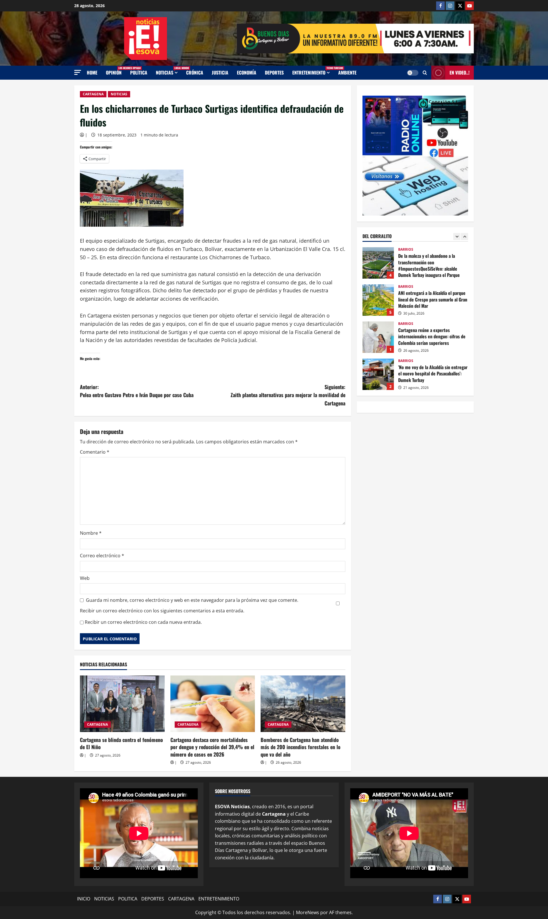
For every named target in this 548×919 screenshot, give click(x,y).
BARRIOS (405, 249)
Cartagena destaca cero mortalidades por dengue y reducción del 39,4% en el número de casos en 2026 (212, 747)
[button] (77, 72)
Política (138, 72)
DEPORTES (152, 899)
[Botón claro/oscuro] (412, 73)
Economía (246, 72)
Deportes (274, 72)
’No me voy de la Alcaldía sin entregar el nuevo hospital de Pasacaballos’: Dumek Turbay (378, 374)
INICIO (83, 899)
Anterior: (137, 391)
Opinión (116, 71)
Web (85, 578)
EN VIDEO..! (460, 72)
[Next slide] (464, 236)
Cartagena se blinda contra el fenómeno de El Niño (121, 743)
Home (92, 72)
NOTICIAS (169, 71)
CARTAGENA (93, 94)
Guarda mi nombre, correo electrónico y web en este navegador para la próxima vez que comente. (192, 600)
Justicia (220, 72)
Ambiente (347, 72)
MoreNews (307, 912)
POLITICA (127, 899)
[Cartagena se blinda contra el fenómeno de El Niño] (122, 703)
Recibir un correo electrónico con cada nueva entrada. (143, 622)
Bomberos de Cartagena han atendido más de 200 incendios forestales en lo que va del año (301, 747)
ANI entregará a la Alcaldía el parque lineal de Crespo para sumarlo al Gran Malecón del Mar (378, 300)
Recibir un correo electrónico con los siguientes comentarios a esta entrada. (162, 611)
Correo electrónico (102, 555)
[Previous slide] (456, 236)
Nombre (91, 533)
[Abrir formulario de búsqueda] (425, 72)
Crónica (194, 72)
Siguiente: (288, 395)
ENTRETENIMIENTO (313, 71)
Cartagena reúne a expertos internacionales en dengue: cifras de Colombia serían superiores (378, 337)
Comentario (94, 452)
